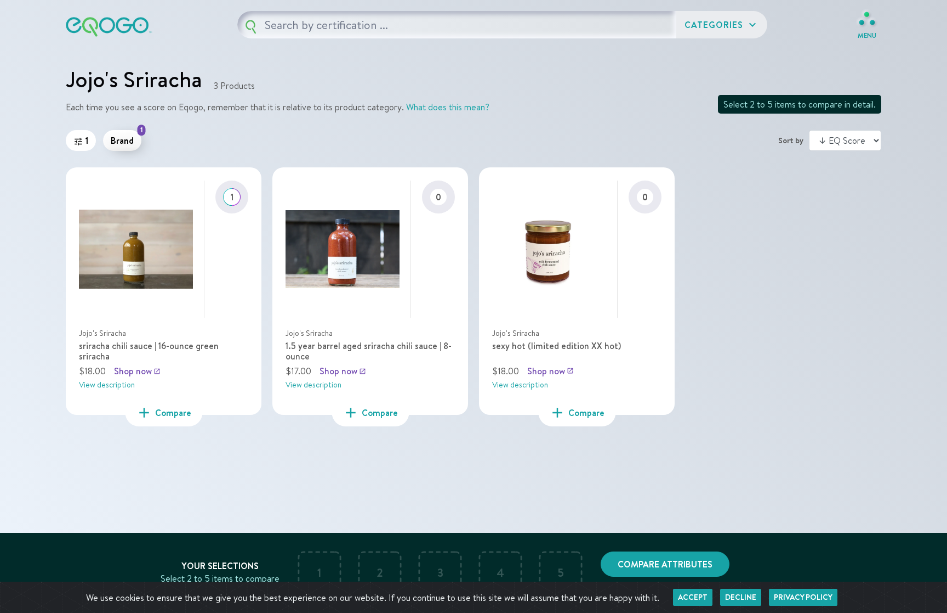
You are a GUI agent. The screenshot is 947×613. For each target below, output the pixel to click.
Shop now (137, 371)
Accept (693, 597)
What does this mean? (447, 107)
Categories (721, 24)
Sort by (790, 140)
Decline (740, 597)
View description (107, 384)
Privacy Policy (803, 597)
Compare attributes (665, 564)
